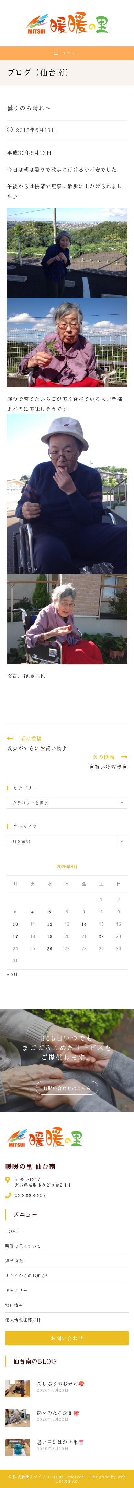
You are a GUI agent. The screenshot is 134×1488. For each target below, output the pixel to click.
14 (84, 924)
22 (101, 936)
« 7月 (12, 974)
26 (50, 948)
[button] (67, 1088)
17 (15, 936)
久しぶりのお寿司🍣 (61, 1383)
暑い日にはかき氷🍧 (61, 1442)
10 (15, 924)
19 (50, 936)
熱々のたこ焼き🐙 (58, 1413)
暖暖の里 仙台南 (30, 1166)
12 (50, 924)
